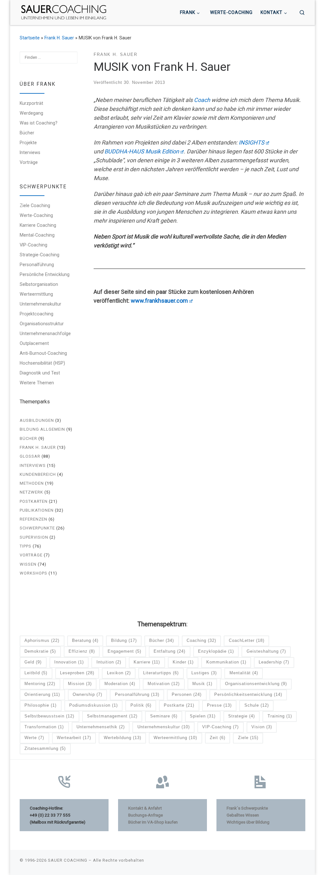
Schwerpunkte (37, 528)
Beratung (85, 640)
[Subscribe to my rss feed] (285, 862)
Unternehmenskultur (40, 303)
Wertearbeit (74, 737)
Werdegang (31, 113)
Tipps (25, 546)
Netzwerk (31, 492)
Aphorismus (41, 640)
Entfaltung (169, 651)
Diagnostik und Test (40, 372)
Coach (202, 100)
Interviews (30, 152)
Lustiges (204, 672)
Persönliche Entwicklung (45, 274)
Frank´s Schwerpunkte (247, 808)
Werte (34, 737)
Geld (33, 662)
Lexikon (119, 672)
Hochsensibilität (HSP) (42, 363)
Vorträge (29, 162)
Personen (187, 694)
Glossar (30, 456)
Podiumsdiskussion (93, 705)
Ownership (87, 694)
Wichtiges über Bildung (248, 822)
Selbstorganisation (39, 284)
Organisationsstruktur (42, 323)
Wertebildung (122, 737)
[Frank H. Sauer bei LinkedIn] (294, 862)
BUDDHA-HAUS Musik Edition (141, 151)
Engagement (124, 651)
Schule (256, 705)
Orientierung (42, 694)
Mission (80, 683)
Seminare (163, 716)
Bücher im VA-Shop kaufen (153, 822)
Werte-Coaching (36, 215)
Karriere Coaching (38, 225)
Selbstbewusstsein (49, 716)
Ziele (248, 737)
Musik (202, 683)
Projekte (28, 142)
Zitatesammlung (45, 748)
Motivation (164, 683)
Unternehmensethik (100, 726)
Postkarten (34, 501)
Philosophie (40, 705)
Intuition (108, 662)
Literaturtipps (161, 672)
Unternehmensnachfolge (45, 333)
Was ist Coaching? (38, 122)
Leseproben (77, 672)
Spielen (203, 716)
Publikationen (37, 510)
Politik (140, 705)
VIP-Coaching (33, 244)
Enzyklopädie (216, 651)
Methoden (32, 483)
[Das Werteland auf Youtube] (303, 862)
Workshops (33, 573)
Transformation (44, 726)
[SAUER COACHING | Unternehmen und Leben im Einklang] (64, 11)
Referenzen (33, 519)
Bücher (27, 132)
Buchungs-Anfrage (145, 815)
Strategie (241, 716)
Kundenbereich (38, 474)
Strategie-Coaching (39, 254)
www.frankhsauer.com (159, 300)
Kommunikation (226, 662)
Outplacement (34, 343)
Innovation (69, 662)
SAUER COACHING (67, 860)
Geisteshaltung (266, 651)
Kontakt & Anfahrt (145, 808)
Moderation (119, 683)
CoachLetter (246, 640)
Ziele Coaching (35, 205)
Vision (261, 726)
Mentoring (39, 683)
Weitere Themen (37, 382)
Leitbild (35, 672)
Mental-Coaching (37, 235)
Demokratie (40, 651)
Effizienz (82, 651)
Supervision (34, 537)
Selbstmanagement (112, 716)
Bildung (124, 640)
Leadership (274, 662)
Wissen (28, 564)
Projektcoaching (36, 313)
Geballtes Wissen (243, 815)
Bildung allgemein (42, 429)
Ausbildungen (37, 420)
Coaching (201, 640)
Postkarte (179, 705)
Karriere (147, 662)
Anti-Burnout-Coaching (43, 353)
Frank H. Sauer (59, 37)
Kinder (183, 662)
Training (280, 716)
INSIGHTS (251, 142)
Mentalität (243, 672)
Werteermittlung (36, 294)
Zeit (217, 737)
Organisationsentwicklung (256, 683)
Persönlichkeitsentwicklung (248, 694)
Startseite (30, 37)
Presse (219, 705)
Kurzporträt (31, 103)
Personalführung (37, 264)
